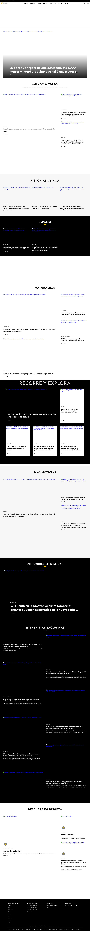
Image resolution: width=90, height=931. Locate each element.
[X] (68, 906)
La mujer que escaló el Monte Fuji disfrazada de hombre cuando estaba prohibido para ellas (72, 208)
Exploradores (29, 911)
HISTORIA (6, 203)
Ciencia (12, 64)
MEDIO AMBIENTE (65, 336)
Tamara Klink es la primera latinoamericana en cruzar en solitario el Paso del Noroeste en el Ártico (21, 700)
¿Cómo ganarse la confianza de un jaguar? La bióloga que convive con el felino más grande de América (21, 755)
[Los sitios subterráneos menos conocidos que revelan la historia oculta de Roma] (31, 406)
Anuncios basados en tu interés (53, 926)
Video (9, 922)
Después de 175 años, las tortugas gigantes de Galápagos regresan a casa (28, 374)
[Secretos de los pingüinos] (6, 844)
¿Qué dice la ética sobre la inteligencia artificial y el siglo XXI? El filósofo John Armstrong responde (66, 672)
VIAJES (5, 126)
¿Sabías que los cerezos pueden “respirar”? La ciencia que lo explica (72, 339)
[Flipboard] (73, 906)
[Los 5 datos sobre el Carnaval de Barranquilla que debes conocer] (18, 434)
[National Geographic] (2, 3)
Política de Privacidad (42, 926)
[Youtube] (76, 906)
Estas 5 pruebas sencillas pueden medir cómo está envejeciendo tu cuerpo (73, 498)
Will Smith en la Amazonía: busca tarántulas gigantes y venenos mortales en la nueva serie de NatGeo (44, 609)
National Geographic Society (32, 909)
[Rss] (79, 906)
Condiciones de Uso (33, 926)
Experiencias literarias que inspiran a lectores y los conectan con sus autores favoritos (69, 411)
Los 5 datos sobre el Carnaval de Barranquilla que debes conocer (16, 448)
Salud (5, 511)
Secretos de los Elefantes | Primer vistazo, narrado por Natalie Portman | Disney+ (73, 862)
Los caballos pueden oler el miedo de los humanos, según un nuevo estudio (73, 313)
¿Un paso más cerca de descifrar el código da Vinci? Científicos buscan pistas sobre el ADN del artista (72, 142)
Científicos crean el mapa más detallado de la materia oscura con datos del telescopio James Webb (45, 248)
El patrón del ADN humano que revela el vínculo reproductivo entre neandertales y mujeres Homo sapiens (73, 525)
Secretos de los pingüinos (12, 851)
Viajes (9, 915)
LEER (12, 74)
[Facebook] (65, 906)
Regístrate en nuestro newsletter (51, 905)
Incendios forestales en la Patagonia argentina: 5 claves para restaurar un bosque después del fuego (22, 645)
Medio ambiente (11, 909)
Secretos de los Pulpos (68, 834)
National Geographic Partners (32, 907)
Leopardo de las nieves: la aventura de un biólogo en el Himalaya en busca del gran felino (64, 782)
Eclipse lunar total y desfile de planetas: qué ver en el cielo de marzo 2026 (16, 248)
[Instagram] (71, 906)
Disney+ (47, 907)
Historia (9, 911)
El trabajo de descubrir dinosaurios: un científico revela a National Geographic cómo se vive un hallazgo (64, 727)
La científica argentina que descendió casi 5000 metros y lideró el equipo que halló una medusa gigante (43, 71)
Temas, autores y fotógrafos (32, 905)
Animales (64, 109)
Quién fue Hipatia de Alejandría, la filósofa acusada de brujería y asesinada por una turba (16, 208)
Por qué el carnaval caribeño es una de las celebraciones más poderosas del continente (44, 448)
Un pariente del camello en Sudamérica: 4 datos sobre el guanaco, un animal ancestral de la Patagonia (74, 114)
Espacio (5, 244)
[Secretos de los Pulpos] (74, 823)
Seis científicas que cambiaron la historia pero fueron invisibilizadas (44, 207)
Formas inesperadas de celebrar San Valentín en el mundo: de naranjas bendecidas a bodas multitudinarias (71, 449)
